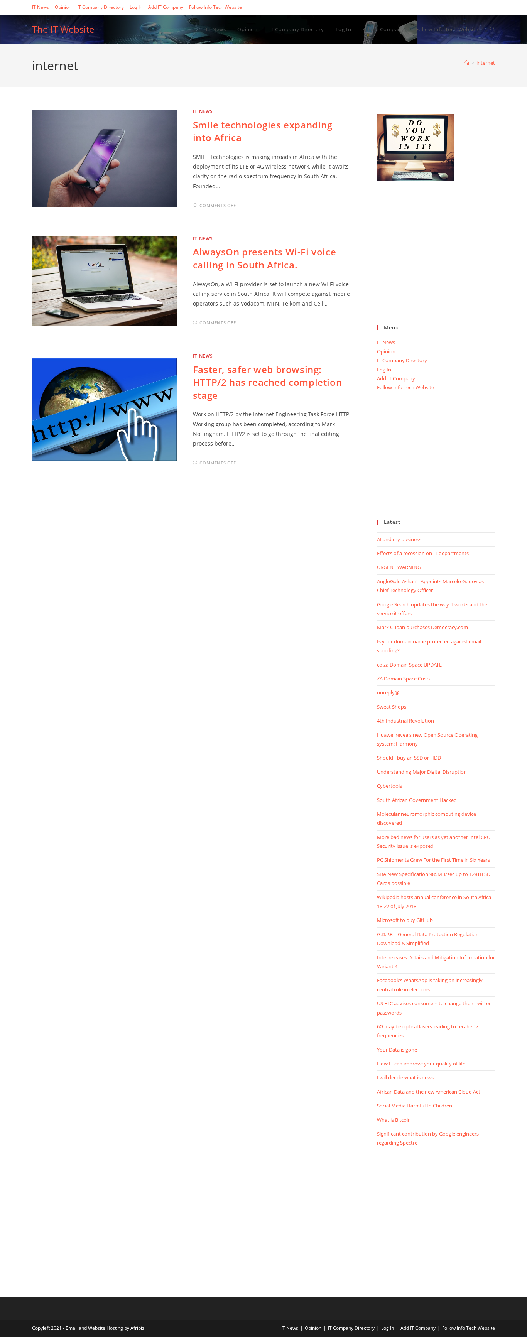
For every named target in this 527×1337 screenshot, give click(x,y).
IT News (40, 7)
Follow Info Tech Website (215, 7)
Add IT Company (165, 7)
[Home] (466, 62)
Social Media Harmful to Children (414, 1105)
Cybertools (389, 785)
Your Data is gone (397, 1049)
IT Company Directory (100, 7)
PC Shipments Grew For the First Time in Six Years (433, 859)
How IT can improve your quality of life (421, 1063)
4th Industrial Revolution (405, 720)
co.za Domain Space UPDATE (409, 664)
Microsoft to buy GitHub (405, 920)
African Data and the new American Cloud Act (428, 1091)
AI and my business (399, 539)
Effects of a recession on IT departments (423, 553)
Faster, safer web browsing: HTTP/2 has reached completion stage (267, 382)
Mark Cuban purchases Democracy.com (422, 627)
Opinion (63, 7)
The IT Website (63, 29)
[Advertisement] (436, 261)
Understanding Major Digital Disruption (422, 771)
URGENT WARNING (399, 567)
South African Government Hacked (417, 800)
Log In (136, 7)
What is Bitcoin (394, 1119)
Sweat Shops (391, 706)
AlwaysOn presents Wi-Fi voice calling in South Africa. (264, 258)
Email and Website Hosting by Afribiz (105, 1328)
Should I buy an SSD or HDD (409, 757)
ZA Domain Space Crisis (403, 678)
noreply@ (388, 692)
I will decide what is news (405, 1077)
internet (485, 62)
